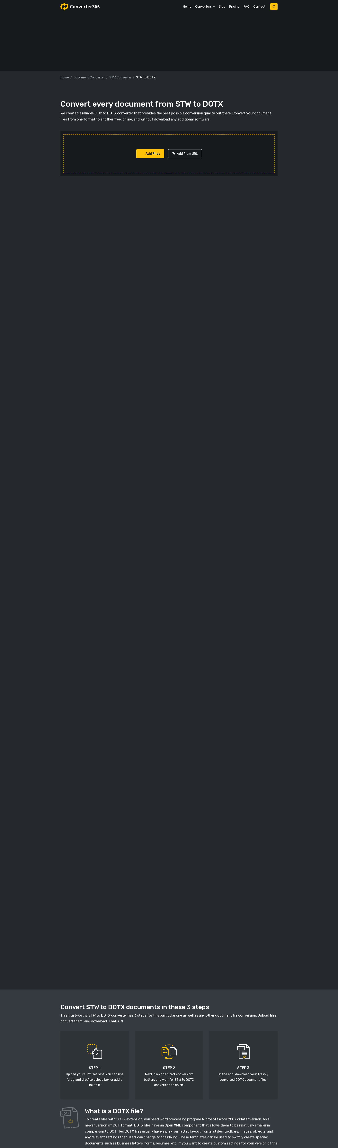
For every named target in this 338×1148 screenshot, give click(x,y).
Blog (222, 6)
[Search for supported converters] (274, 6)
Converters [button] (203, 6)
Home (187, 6)
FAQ (246, 6)
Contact (259, 6)
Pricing (234, 6)
